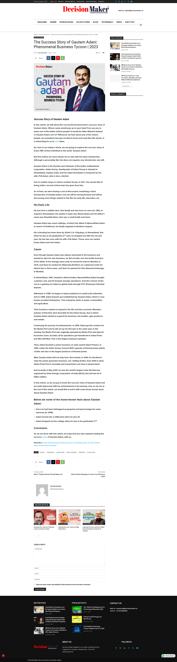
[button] (140, 24)
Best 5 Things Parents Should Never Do (48, 474)
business (42, 452)
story (44, 437)
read (57, 141)
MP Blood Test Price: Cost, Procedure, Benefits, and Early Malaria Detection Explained (131, 78)
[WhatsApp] (63, 58)
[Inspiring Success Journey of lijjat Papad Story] (69, 517)
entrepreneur (50, 452)
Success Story (91, 452)
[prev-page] (35, 535)
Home (36, 34)
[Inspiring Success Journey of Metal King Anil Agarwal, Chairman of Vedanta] (94, 517)
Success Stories (44, 34)
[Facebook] (116, 1)
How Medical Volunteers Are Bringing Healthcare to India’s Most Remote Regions (131, 45)
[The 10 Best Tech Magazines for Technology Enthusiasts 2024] (77, 609)
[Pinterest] (125, 1)
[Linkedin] (122, 1)
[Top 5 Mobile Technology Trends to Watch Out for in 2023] (77, 629)
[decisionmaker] (35, 53)
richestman (82, 452)
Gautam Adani (61, 452)
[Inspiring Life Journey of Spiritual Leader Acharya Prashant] (45, 517)
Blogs (35, 524)
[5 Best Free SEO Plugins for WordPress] (77, 619)
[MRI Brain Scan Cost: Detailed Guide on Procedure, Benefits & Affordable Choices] (115, 67)
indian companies (72, 452)
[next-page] (38, 535)
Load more (125, 86)
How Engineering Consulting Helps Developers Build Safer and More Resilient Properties (131, 56)
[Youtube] (131, 1)
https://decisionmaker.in (57, 489)
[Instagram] (119, 1)
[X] (128, 1)
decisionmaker (42, 53)
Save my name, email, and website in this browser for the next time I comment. (63, 584)
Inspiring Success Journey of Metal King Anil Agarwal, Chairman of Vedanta (93, 529)
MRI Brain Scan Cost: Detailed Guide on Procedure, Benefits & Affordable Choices (131, 67)
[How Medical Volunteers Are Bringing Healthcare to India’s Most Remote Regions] (115, 45)
